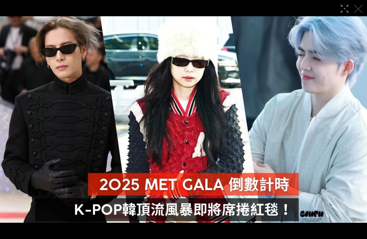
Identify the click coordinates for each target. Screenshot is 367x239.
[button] (5, 119)
